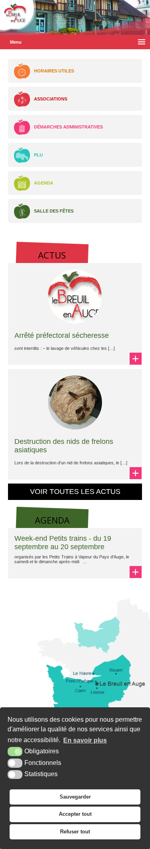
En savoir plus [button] (85, 740)
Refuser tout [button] (75, 832)
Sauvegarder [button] (75, 797)
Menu (16, 42)
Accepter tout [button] (75, 814)
